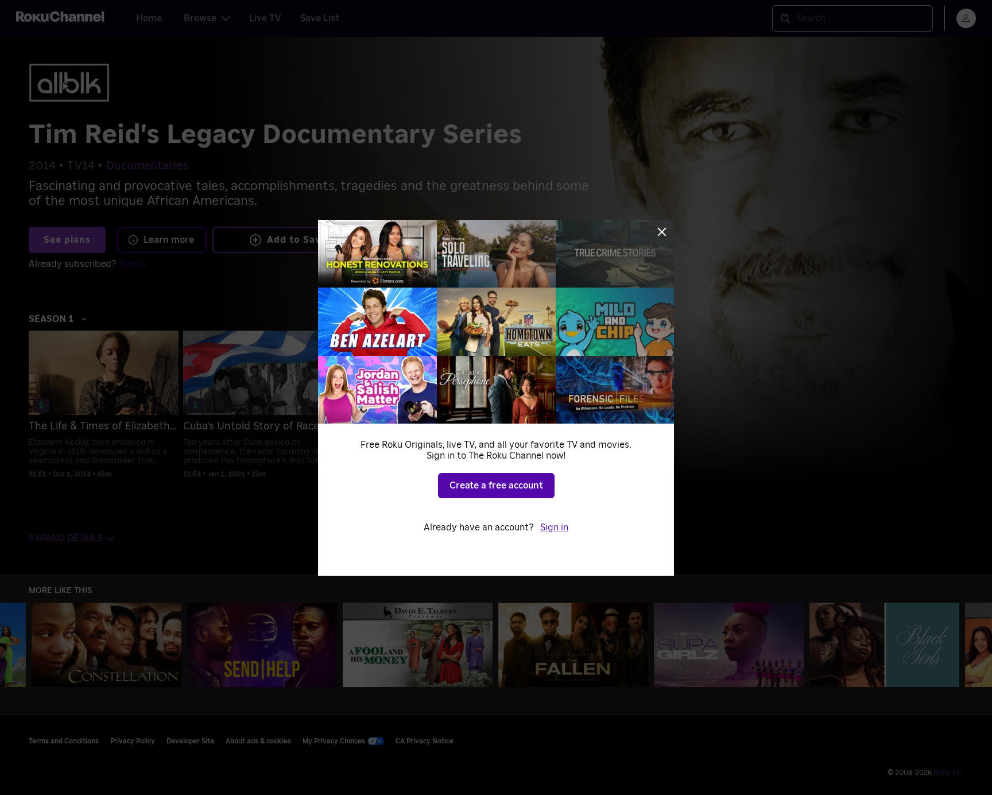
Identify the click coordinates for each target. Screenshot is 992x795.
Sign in (554, 527)
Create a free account (496, 485)
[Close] (662, 232)
